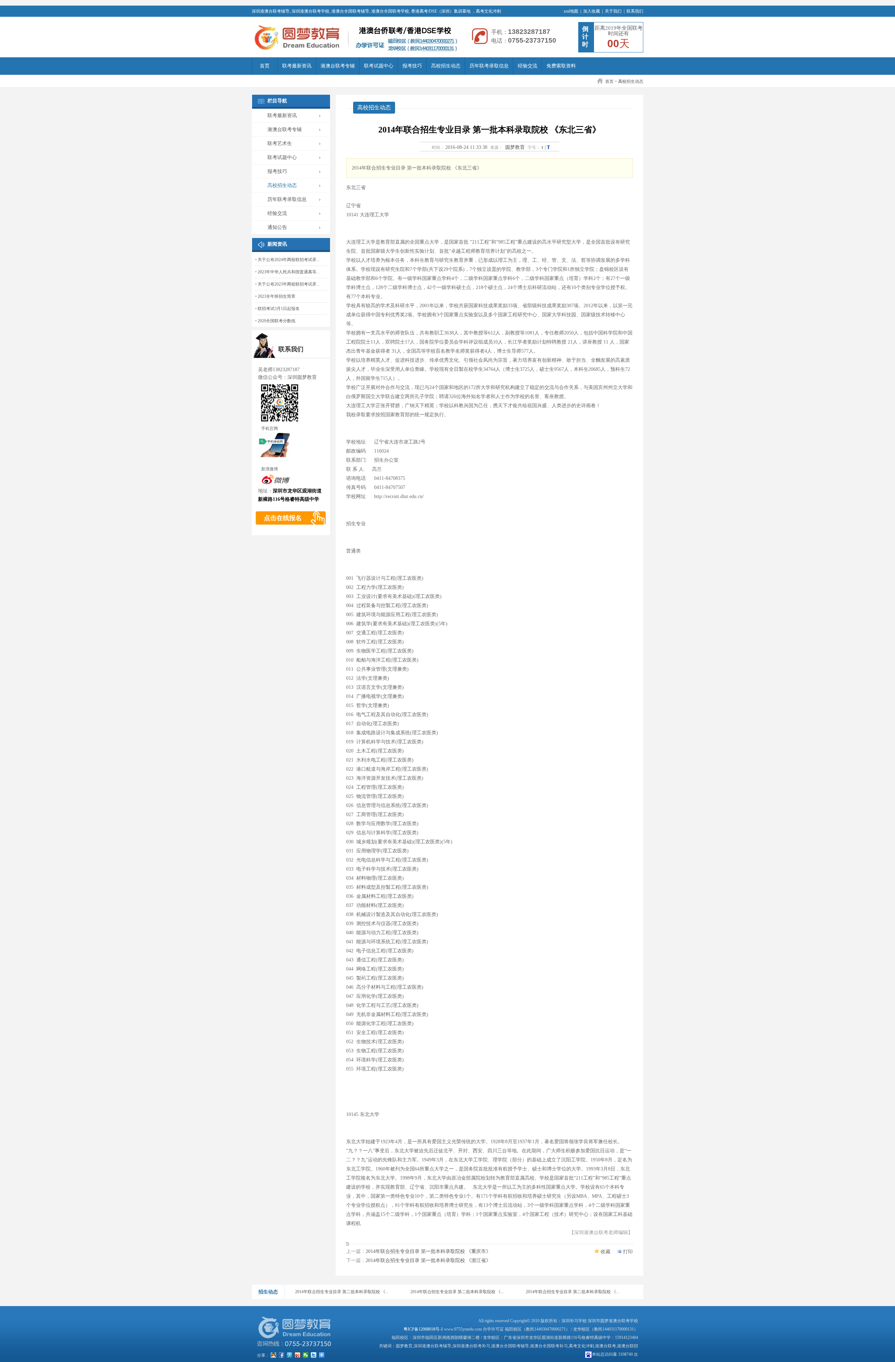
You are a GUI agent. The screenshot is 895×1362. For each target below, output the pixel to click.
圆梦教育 (515, 147)
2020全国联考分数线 (276, 320)
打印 (628, 1251)
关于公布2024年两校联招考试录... (289, 259)
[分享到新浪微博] (298, 1355)
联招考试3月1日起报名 (279, 308)
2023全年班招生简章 (276, 296)
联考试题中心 (378, 66)
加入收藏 (591, 11)
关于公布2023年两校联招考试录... (289, 284)
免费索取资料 (561, 66)
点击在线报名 (283, 517)
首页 (265, 66)
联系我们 (634, 11)
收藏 (605, 1251)
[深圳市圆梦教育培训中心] (356, 37)
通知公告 (277, 227)
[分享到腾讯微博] (290, 1355)
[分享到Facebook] (282, 1355)
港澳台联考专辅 (338, 66)
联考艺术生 (279, 143)
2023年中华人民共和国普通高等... (289, 271)
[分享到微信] (306, 1355)
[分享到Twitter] (314, 1355)
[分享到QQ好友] (274, 1355)
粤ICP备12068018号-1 (423, 1329)
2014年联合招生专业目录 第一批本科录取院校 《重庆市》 (428, 1251)
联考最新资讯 (297, 66)
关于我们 (613, 11)
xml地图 (571, 11)
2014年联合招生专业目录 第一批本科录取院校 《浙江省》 (428, 1260)
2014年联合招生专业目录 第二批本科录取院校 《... (341, 1291)
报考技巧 (412, 66)
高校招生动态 (445, 66)
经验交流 (527, 66)
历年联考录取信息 (489, 66)
